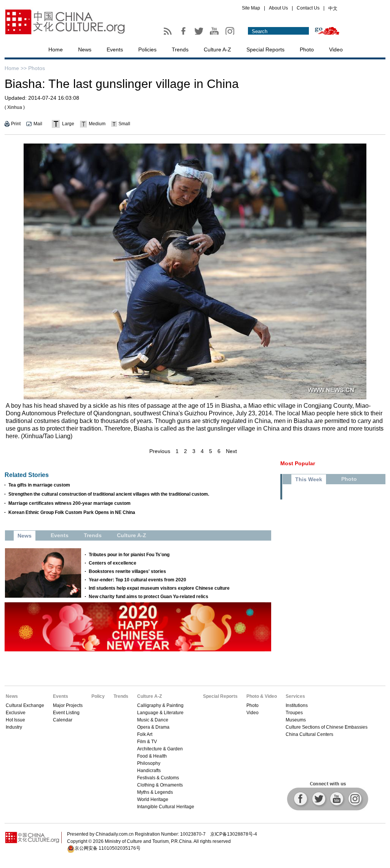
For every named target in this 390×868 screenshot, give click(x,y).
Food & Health (152, 756)
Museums (296, 720)
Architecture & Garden (160, 749)
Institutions (297, 705)
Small (124, 123)
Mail (38, 123)
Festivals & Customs (158, 777)
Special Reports (265, 49)
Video (336, 49)
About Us (278, 8)
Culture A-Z (217, 49)
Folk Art (144, 734)
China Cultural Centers (309, 734)
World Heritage (152, 799)
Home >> (16, 68)
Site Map (251, 8)
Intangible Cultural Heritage (165, 806)
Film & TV (147, 741)
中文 (332, 8)
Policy (98, 696)
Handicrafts (149, 770)
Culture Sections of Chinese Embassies (327, 727)
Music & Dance (152, 720)
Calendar (62, 720)
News (84, 49)
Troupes (294, 712)
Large (68, 123)
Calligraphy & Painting (160, 705)
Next (231, 451)
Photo (307, 49)
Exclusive (16, 712)
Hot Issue (15, 720)
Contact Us (308, 8)
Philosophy (148, 763)
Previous (159, 451)
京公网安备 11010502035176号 (108, 848)
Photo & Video (261, 696)
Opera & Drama (153, 727)
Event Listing (66, 712)
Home (55, 49)
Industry (14, 727)
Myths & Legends (155, 792)
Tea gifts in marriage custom (39, 485)
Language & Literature (160, 712)
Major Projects (68, 705)
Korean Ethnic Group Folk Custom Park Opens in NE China (71, 512)
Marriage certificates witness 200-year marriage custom (69, 503)
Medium (97, 123)
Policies (147, 49)
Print (16, 123)
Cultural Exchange (25, 705)
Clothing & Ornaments (160, 785)
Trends (180, 49)
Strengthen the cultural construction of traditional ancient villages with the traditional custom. (108, 494)
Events (115, 49)
